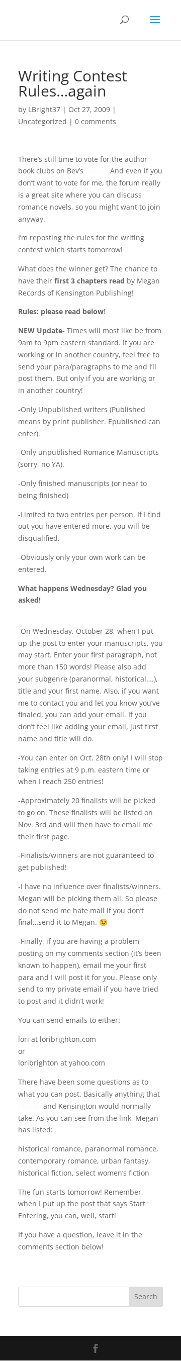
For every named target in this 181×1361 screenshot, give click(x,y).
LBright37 (44, 109)
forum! (96, 170)
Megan (29, 1106)
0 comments (95, 121)
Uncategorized (42, 121)
